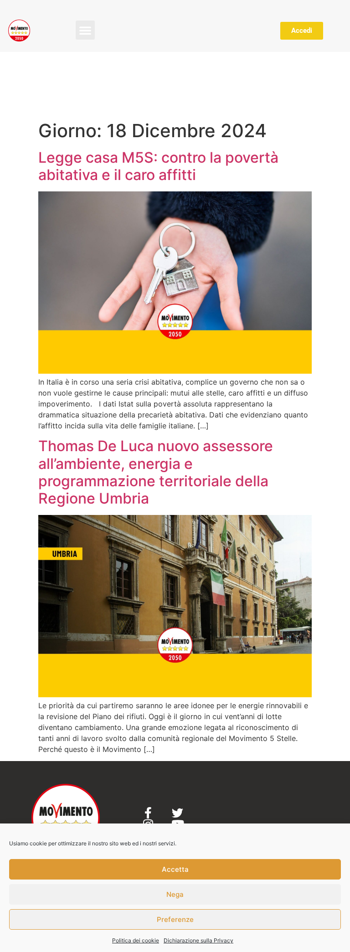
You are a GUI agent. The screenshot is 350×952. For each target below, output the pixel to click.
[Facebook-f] (148, 812)
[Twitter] (177, 812)
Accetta (175, 869)
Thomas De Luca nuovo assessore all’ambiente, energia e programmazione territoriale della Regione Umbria (155, 472)
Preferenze (175, 919)
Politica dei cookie (135, 940)
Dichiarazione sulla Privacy (198, 940)
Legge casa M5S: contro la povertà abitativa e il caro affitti (158, 166)
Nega (175, 894)
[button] (85, 30)
